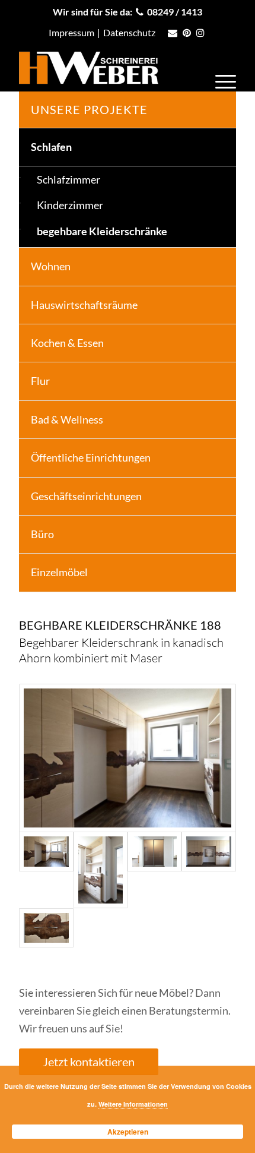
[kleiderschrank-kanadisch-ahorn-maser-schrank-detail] (46, 928)
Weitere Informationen (133, 1104)
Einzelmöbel (59, 572)
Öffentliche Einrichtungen (91, 457)
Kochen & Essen (67, 342)
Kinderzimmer (70, 204)
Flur (40, 380)
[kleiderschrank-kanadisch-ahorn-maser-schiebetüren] (154, 870)
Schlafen (51, 146)
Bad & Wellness (67, 419)
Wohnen (51, 266)
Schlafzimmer (68, 179)
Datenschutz (129, 32)
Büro (42, 534)
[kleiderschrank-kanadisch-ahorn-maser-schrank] (208, 870)
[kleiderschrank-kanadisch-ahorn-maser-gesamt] (127, 758)
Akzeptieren (127, 1131)
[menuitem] (219, 79)
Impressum (71, 32)
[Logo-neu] (105, 67)
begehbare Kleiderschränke (102, 231)
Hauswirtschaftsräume (84, 304)
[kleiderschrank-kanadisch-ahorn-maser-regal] (101, 870)
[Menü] (219, 79)
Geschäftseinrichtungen (86, 496)
